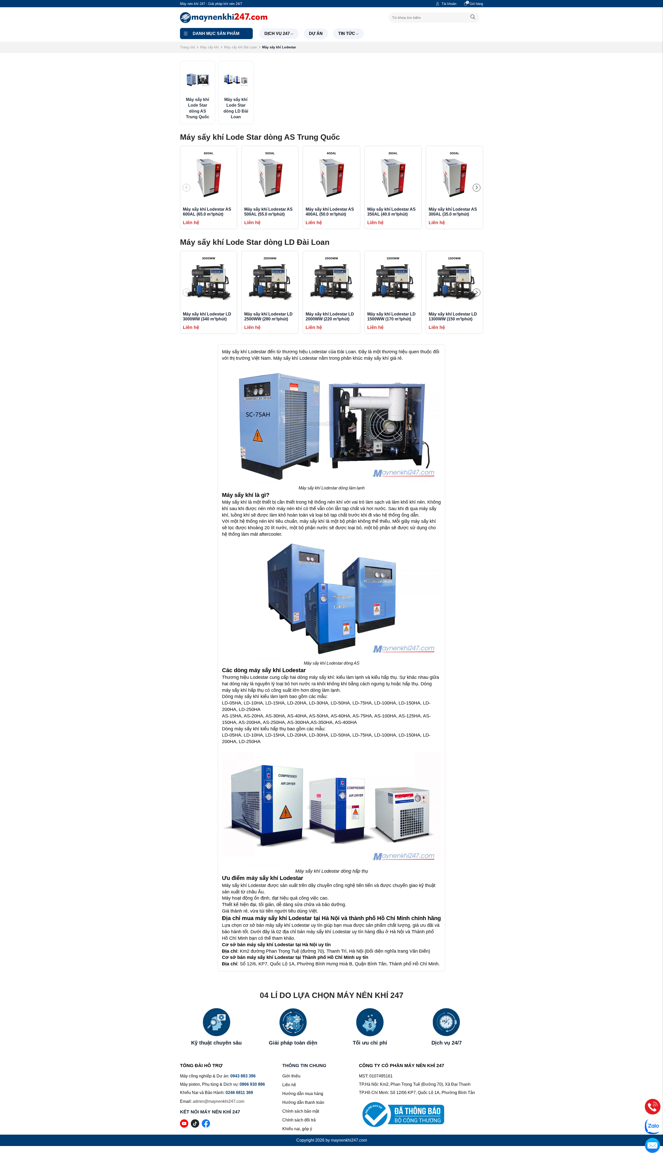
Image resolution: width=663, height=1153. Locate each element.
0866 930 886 (252, 1084)
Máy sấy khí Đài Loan (240, 47)
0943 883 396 (243, 1076)
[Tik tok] (195, 1123)
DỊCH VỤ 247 (277, 33)
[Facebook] (206, 1123)
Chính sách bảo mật (300, 1111)
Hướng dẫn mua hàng (302, 1093)
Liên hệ (289, 1085)
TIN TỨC (346, 33)
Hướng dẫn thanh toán (303, 1102)
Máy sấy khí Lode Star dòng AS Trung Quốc (260, 137)
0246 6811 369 (239, 1092)
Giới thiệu (291, 1076)
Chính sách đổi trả (299, 1120)
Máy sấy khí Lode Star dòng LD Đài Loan (254, 242)
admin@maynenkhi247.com (218, 1101)
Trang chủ (187, 47)
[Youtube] (184, 1123)
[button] (476, 188)
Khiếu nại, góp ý (297, 1129)
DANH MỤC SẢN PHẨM (216, 33)
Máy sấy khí (209, 47)
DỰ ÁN (316, 33)
